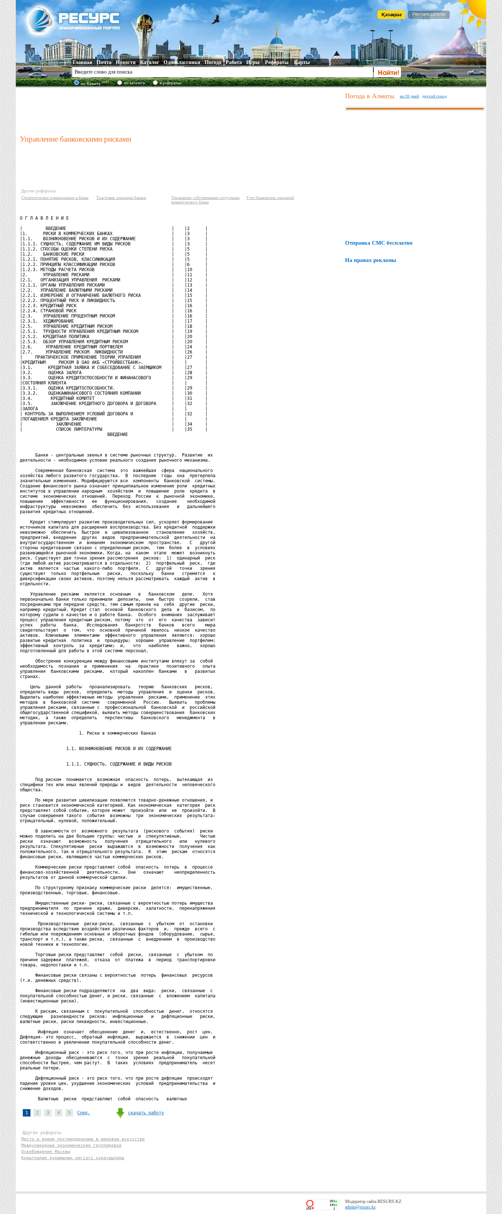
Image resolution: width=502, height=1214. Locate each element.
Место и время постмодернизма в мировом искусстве (83, 1139)
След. (83, 1112)
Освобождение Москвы (45, 1151)
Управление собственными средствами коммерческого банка (205, 199)
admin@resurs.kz (360, 1207)
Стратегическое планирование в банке (55, 197)
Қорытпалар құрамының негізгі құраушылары (72, 1158)
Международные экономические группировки (71, 1145)
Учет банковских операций (270, 197)
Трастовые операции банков (121, 197)
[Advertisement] (181, 110)
